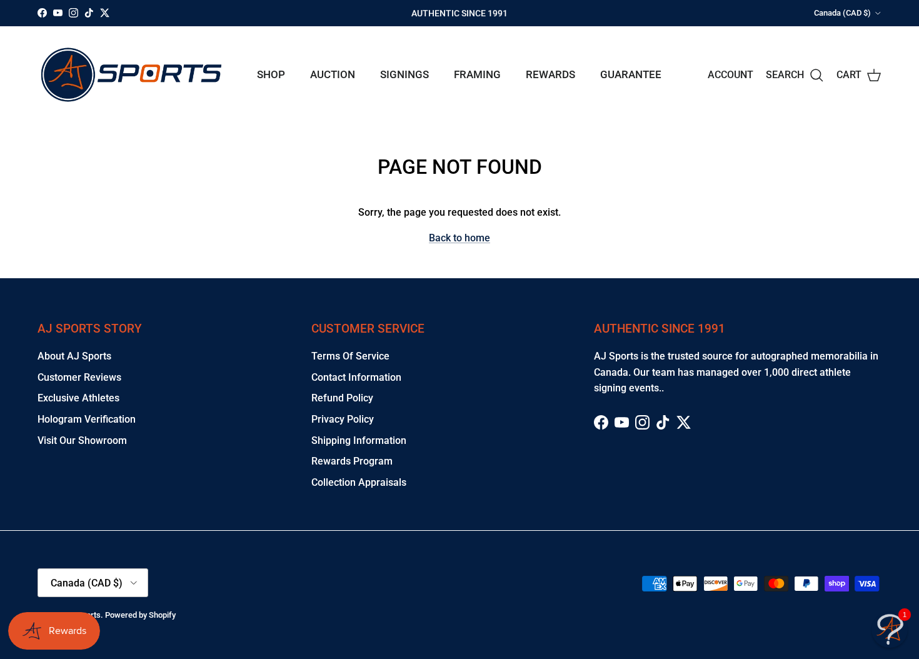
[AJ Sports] (131, 75)
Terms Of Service (350, 356)
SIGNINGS (404, 74)
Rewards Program (352, 461)
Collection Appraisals (358, 482)
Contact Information (356, 377)
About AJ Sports (74, 356)
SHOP (271, 74)
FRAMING (477, 74)
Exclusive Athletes (78, 398)
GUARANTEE (630, 74)
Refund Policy (342, 398)
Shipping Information (358, 440)
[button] (889, 629)
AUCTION (332, 74)
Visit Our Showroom (82, 440)
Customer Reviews (79, 377)
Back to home (459, 238)
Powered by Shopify (140, 615)
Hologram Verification (87, 419)
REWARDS (550, 74)
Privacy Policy (342, 419)
